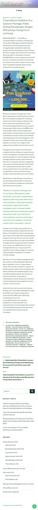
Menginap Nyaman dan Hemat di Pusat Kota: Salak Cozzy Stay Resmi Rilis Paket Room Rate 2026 (18, 421)
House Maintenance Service (12, 468)
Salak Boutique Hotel (12, 460)
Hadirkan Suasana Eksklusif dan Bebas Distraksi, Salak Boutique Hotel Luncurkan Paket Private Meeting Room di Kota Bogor (17, 406)
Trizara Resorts (12, 322)
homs (20, 17)
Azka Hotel (9, 445)
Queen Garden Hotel (12, 456)
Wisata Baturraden (9, 488)
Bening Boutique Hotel (13, 449)
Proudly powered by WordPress (13, 505)
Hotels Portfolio (8, 442)
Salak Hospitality (17, 2)
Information (7, 472)
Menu (20, 10)
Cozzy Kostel (9, 452)
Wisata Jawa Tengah (10, 492)
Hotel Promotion (11, 476)
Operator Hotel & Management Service (16, 484)
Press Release (10, 479)
